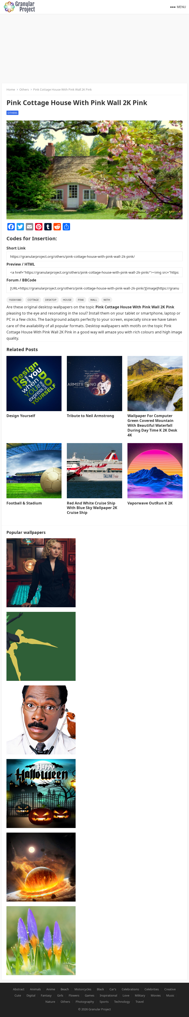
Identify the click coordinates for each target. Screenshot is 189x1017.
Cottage (33, 299)
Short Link (16, 248)
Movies (156, 995)
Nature (50, 1002)
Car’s (112, 989)
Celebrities (152, 989)
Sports (104, 1002)
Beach (65, 989)
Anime (50, 989)
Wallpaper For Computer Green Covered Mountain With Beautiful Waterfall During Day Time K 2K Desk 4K (152, 425)
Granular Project (100, 1009)
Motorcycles (82, 989)
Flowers (74, 995)
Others (24, 89)
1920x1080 (15, 299)
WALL (93, 299)
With (106, 299)
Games (89, 995)
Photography (85, 1002)
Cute (18, 995)
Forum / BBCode (21, 280)
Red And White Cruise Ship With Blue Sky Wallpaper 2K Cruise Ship (92, 508)
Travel (140, 1002)
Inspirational (108, 995)
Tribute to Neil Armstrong (90, 415)
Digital (31, 995)
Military (140, 995)
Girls (60, 995)
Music (170, 995)
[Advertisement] (94, 48)
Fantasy (46, 995)
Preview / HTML (20, 264)
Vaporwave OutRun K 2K (150, 503)
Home (10, 89)
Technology (122, 1002)
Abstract (18, 989)
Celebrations (130, 989)
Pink (81, 299)
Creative (170, 989)
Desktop (50, 299)
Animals (35, 989)
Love (126, 995)
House (67, 299)
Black (100, 989)
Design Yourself (20, 415)
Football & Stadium (24, 503)
